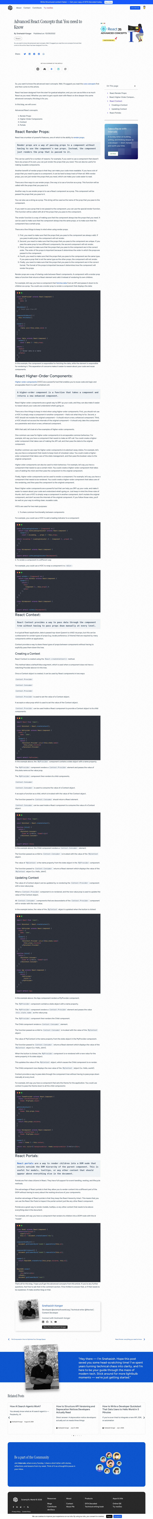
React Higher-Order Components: (122, 97)
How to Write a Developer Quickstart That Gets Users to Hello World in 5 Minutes (75, 1409)
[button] (24, 54)
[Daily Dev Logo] (24, 1506)
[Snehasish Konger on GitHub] (47, 1322)
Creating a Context (120, 105)
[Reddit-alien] (20, 1506)
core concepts (89, 84)
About (18, 8)
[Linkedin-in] (17, 1506)
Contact (27, 8)
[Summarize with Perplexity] (58, 69)
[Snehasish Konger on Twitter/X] (51, 1322)
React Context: (116, 101)
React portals (25, 1163)
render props (78, 137)
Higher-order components (26, 382)
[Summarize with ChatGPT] (38, 69)
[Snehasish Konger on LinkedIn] (43, 1322)
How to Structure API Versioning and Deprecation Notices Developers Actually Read (29, 1409)
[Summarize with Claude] (45, 69)
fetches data (61, 283)
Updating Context (119, 109)
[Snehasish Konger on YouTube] (56, 1322)
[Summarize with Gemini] (51, 69)
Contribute (37, 8)
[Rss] (28, 1506)
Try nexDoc (48, 8)
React (18, 38)
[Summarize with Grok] (65, 69)
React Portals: (115, 113)
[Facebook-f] (13, 1506)
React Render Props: (118, 93)
